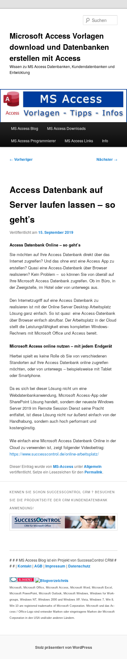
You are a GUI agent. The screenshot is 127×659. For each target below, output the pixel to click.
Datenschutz (79, 566)
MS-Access (63, 466)
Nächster (106, 159)
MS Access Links (79, 140)
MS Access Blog (24, 128)
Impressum (55, 566)
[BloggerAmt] (51, 580)
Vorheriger (21, 159)
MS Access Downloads (66, 128)
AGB (38, 566)
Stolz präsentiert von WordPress (63, 647)
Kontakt (25, 566)
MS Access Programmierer (33, 140)
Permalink (93, 472)
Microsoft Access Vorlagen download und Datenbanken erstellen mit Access (59, 46)
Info (105, 140)
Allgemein (92, 466)
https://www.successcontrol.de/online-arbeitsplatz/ (54, 454)
